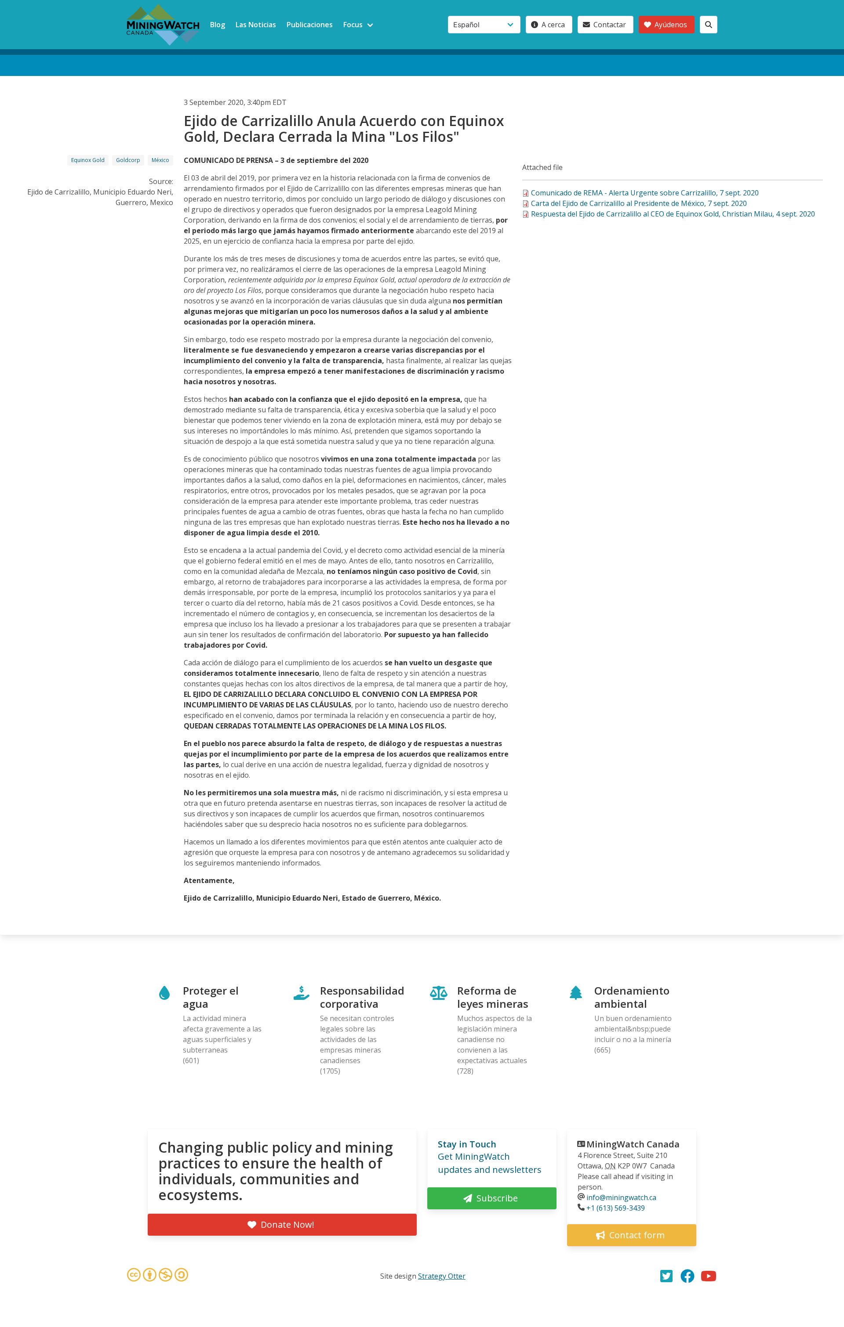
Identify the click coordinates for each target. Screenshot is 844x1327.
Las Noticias (256, 24)
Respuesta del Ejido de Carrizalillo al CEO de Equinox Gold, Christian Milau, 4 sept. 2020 (673, 214)
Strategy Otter (442, 1276)
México (160, 160)
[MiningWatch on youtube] (708, 1276)
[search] (708, 24)
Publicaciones (310, 24)
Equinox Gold (88, 160)
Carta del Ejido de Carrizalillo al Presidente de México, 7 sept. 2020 (639, 203)
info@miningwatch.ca (621, 1197)
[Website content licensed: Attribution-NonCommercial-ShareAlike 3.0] (157, 1276)
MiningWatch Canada (633, 1144)
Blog (217, 24)
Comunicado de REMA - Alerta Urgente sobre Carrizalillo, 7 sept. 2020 (645, 193)
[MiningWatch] (163, 24)
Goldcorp (128, 160)
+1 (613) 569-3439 (615, 1208)
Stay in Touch (467, 1144)
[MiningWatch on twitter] (666, 1276)
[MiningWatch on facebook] (687, 1276)
